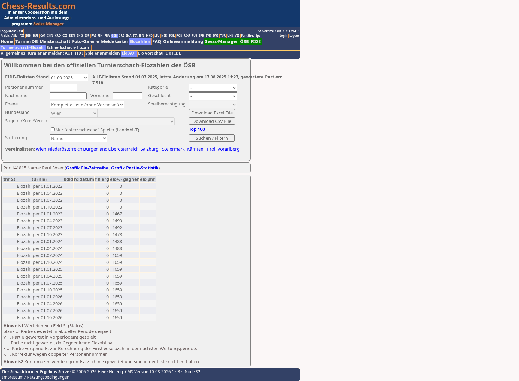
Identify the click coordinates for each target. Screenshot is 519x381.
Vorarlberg (228, 149)
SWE (215, 36)
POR (179, 36)
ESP (87, 36)
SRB (201, 36)
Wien (41, 149)
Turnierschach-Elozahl (23, 47)
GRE (121, 36)
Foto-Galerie (85, 41)
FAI (93, 36)
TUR (223, 36)
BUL (35, 36)
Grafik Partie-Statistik (135, 168)
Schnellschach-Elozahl (68, 47)
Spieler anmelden (102, 53)
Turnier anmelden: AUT (50, 53)
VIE (237, 36)
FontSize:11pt (250, 36)
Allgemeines (13, 53)
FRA (107, 36)
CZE (64, 36)
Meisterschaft (55, 41)
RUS (194, 36)
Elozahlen (139, 41)
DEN (72, 36)
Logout (294, 36)
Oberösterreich (123, 149)
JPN (141, 36)
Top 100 (197, 129)
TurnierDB (26, 41)
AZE (22, 36)
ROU (187, 36)
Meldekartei (114, 41)
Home (7, 41)
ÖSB (244, 41)
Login (283, 36)
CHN (50, 36)
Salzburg (150, 149)
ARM (14, 36)
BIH (28, 36)
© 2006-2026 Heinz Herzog (97, 371)
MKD (149, 36)
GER (114, 36)
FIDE (256, 41)
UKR (230, 36)
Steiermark (173, 149)
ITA (135, 36)
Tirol (210, 149)
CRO (58, 36)
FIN (100, 36)
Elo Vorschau (151, 53)
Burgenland (95, 149)
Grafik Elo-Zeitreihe (87, 168)
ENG (80, 36)
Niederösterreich (64, 149)
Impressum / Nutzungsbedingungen (35, 377)
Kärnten (195, 149)
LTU (156, 36)
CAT (42, 36)
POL (172, 36)
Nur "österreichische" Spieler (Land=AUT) (97, 129)
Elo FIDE (173, 53)
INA (128, 36)
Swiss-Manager (221, 41)
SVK (208, 36)
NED (164, 36)
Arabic (5, 36)
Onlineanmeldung (183, 41)
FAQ (156, 41)
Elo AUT (129, 53)
